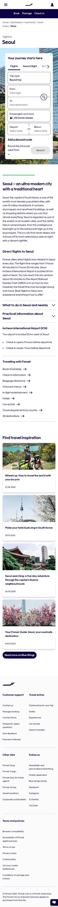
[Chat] (54, 902)
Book (16, 13)
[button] (6, 4)
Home (6, 22)
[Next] (48, 66)
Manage (27, 13)
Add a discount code (20, 139)
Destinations (16, 22)
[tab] (14, 66)
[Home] (29, 4)
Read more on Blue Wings (19, 655)
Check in (39, 13)
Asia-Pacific (30, 22)
